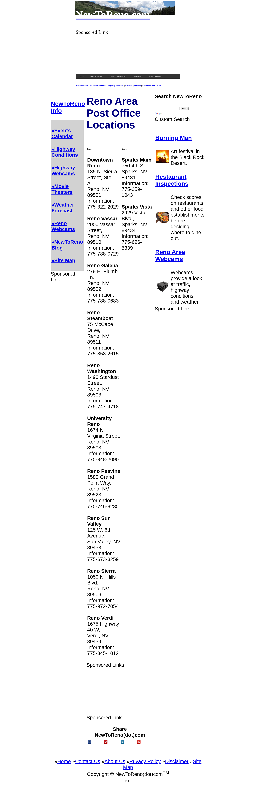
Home (64, 761)
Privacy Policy (145, 761)
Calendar (129, 86)
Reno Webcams (148, 86)
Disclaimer (177, 761)
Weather (137, 86)
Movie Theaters (82, 86)
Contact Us (87, 761)
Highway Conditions (98, 86)
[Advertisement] (128, 53)
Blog (159, 86)
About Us (114, 761)
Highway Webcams (116, 86)
